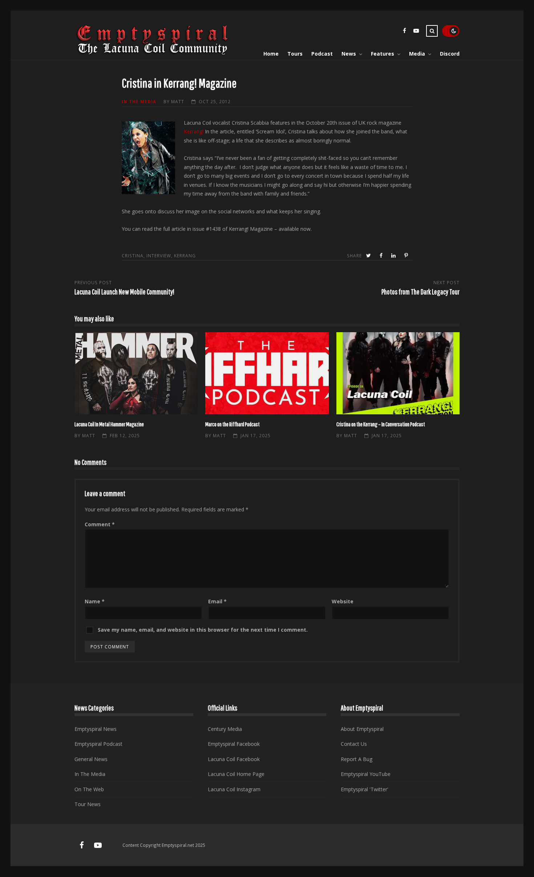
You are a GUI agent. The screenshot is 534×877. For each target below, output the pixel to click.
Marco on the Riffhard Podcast (266, 373)
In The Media (139, 101)
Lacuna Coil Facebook (234, 759)
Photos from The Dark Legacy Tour (420, 291)
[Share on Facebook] (382, 255)
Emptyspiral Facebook (234, 743)
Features (382, 53)
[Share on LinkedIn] (394, 255)
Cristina (132, 255)
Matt (177, 101)
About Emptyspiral (362, 728)
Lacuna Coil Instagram (234, 789)
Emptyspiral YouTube (366, 774)
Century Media (225, 728)
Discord (450, 53)
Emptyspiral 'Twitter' (364, 789)
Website (342, 601)
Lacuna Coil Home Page (236, 774)
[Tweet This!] (369, 255)
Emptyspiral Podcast (98, 743)
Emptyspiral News (95, 728)
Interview (158, 255)
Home (271, 53)
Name (95, 601)
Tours (295, 53)
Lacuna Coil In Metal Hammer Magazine (136, 373)
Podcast (322, 53)
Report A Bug (356, 759)
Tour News (87, 804)
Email (217, 601)
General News (91, 759)
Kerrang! (193, 131)
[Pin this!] (406, 255)
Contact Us (354, 743)
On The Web (89, 789)
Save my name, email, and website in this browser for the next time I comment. (203, 629)
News (348, 53)
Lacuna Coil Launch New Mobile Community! (124, 291)
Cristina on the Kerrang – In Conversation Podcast (398, 373)
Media (417, 53)
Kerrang (185, 255)
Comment (100, 524)
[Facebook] (404, 32)
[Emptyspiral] (152, 53)
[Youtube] (416, 32)
